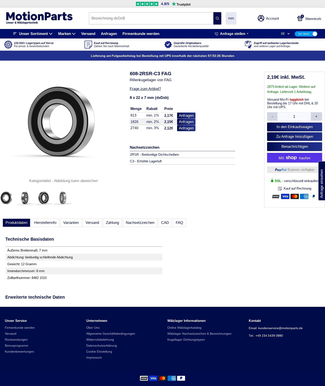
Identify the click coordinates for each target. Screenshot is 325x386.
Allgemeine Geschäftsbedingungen (110, 333)
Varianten (71, 223)
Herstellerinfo (45, 223)
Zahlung (112, 223)
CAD (165, 223)
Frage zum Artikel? (145, 89)
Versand (88, 34)
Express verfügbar (301, 169)
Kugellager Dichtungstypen (186, 339)
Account (272, 18)
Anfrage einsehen (321, 181)
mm (231, 18)
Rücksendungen (16, 339)
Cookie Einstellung (99, 351)
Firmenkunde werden (140, 34)
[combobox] (151, 18)
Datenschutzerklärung (101, 345)
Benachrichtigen (294, 146)
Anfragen (109, 34)
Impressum (94, 357)
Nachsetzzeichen (140, 223)
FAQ (179, 223)
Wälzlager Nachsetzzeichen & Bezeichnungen (199, 333)
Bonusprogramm (16, 345)
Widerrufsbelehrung (100, 339)
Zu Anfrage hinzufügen (294, 136)
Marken (64, 34)
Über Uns (92, 327)
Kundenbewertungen (19, 351)
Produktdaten (16, 223)
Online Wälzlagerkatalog (184, 327)
